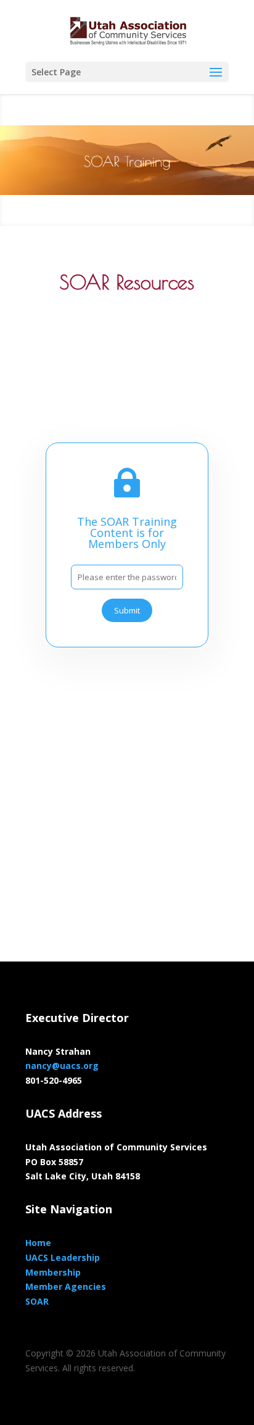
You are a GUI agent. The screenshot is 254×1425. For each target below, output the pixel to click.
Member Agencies (65, 1286)
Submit (127, 610)
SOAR (37, 1301)
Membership (53, 1272)
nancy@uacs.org (62, 1065)
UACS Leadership (62, 1257)
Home (38, 1242)
